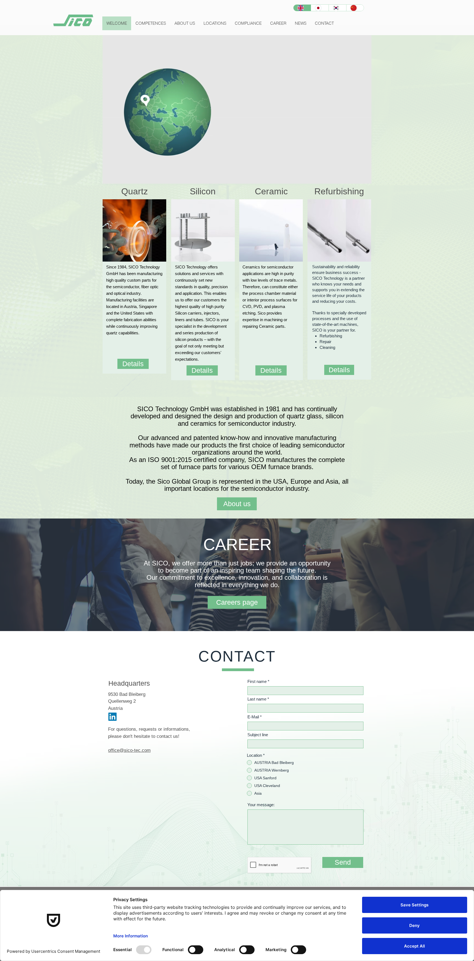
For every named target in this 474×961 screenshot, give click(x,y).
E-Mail (253, 717)
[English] (302, 8)
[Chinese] (355, 8)
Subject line (257, 735)
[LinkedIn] (112, 717)
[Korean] (337, 8)
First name (257, 681)
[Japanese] (319, 8)
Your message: (261, 805)
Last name (256, 699)
